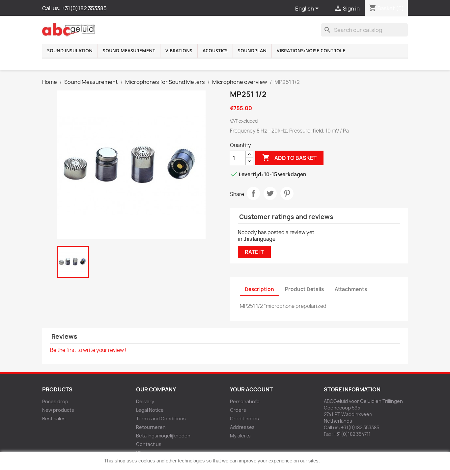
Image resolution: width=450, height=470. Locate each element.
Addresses (242, 427)
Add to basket (289, 157)
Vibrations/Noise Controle (311, 50)
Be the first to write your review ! (88, 350)
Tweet (270, 193)
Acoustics (215, 50)
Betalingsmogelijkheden (163, 436)
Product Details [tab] (304, 289)
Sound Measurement (129, 50)
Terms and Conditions (161, 418)
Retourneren (151, 427)
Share (253, 193)
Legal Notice (150, 410)
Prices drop (55, 401)
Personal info (245, 401)
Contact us (148, 444)
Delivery (145, 401)
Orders (238, 410)
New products (58, 410)
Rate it (254, 252)
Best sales (54, 418)
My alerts (240, 436)
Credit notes (244, 418)
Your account (251, 389)
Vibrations (178, 50)
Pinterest (287, 193)
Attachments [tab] (351, 289)
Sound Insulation (70, 50)
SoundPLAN (252, 50)
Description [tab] (259, 289)
